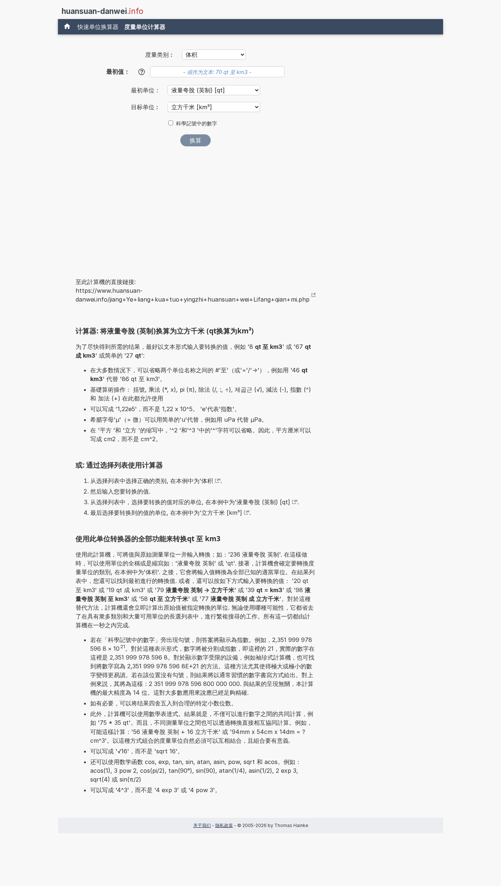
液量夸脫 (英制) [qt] (263, 502)
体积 (207, 480)
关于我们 (202, 825)
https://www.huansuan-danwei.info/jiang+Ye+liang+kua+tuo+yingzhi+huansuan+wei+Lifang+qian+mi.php (193, 295)
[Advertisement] (195, 207)
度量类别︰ (160, 54)
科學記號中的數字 (196, 123)
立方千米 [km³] (221, 512)
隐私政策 (224, 825)
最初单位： (146, 90)
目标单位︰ (146, 107)
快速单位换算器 (97, 26)
